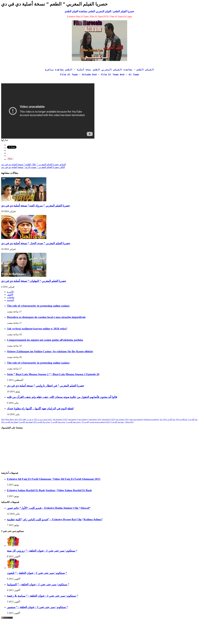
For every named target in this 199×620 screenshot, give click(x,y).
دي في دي (29, 419)
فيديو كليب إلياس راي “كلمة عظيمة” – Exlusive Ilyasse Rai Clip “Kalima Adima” (55, 519)
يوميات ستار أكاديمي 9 (58, 422)
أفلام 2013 (22, 419)
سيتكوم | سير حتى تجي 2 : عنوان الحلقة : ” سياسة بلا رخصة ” (42, 595)
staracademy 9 (73, 419)
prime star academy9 (136, 419)
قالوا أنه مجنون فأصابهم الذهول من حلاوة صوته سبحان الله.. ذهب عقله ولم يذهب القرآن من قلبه (62, 396)
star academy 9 (83, 419)
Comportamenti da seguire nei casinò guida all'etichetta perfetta (45, 339)
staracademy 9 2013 (108, 419)
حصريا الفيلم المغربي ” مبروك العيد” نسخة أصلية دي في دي (35, 205)
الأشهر (10, 294)
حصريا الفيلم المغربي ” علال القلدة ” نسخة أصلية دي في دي (33, 164)
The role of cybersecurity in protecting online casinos (38, 305)
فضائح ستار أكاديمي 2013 (9, 422)
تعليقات (10, 297)
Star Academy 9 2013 (60, 419)
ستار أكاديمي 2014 (169, 419)
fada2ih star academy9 (151, 419)
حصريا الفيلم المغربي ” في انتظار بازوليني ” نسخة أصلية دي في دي (45, 385)
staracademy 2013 (95, 419)
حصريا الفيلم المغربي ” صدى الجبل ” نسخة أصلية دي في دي (35, 243)
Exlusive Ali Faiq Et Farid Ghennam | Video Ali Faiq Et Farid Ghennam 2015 (53, 479)
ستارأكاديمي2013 (181, 419)
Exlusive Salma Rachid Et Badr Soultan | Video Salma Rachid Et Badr (49, 490)
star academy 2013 (122, 419)
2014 (3, 419)
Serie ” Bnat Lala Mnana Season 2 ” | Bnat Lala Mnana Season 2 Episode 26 (53, 374)
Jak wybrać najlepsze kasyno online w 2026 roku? (37, 328)
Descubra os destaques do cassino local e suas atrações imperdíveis (46, 317)
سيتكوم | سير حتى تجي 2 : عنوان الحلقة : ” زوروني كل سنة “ (42, 550)
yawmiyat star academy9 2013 (99, 422)
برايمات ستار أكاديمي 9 (73, 422)
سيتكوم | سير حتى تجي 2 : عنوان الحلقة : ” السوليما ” (38, 584)
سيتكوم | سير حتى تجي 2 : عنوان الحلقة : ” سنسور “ (37, 607)
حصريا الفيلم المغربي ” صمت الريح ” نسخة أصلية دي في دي (33, 167)
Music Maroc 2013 (11, 419)
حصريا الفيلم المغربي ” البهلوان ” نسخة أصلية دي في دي (33, 280)
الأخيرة (10, 292)
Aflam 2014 (129, 422)
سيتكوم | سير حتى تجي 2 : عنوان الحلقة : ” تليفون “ (37, 572)
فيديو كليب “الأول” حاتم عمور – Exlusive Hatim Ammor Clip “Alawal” (48, 507)
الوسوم (10, 300)
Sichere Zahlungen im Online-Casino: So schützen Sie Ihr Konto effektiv (50, 351)
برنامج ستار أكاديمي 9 (118, 422)
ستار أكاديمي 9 (192, 419)
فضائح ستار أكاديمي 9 (26, 422)
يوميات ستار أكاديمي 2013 (41, 422)
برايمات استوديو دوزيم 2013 (43, 419)
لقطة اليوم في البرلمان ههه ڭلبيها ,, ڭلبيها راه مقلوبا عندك (40, 408)
